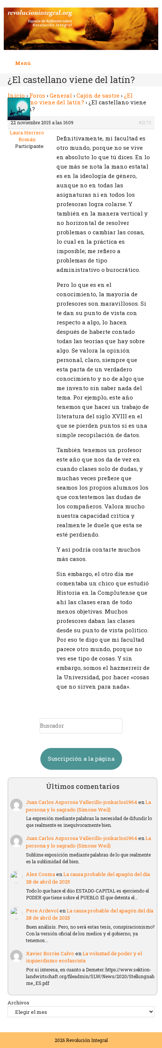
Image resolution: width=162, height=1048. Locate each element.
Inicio (16, 95)
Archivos (18, 1002)
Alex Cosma (40, 874)
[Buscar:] (36, 63)
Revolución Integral (87, 1040)
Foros (37, 95)
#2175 (145, 122)
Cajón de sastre (97, 95)
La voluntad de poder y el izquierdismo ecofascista (84, 957)
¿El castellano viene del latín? (70, 99)
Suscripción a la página (81, 758)
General (61, 95)
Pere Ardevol (42, 910)
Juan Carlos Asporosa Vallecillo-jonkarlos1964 (81, 802)
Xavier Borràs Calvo (50, 953)
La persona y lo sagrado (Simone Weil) (88, 806)
